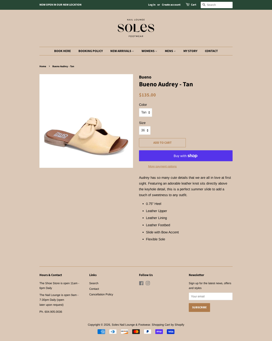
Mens (169, 51)
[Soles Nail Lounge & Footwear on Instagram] (148, 284)
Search (93, 283)
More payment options (162, 166)
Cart (193, 5)
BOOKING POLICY (90, 51)
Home (42, 66)
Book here (62, 51)
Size (142, 123)
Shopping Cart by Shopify (168, 324)
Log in (152, 5)
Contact (211, 51)
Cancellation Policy (101, 294)
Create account (171, 5)
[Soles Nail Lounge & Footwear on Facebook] (141, 284)
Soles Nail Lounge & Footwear (131, 324)
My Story (190, 51)
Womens (148, 51)
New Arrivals (121, 51)
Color (143, 105)
